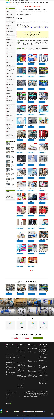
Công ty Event (39, 391)
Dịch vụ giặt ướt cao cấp (20, 386)
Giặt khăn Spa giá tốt (41, 363)
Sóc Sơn (32, 26)
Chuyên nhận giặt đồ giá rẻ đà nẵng (32, 347)
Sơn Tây (34, 26)
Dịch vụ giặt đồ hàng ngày (20, 387)
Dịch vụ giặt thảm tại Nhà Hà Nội (43, 345)
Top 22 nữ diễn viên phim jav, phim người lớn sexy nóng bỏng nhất (10, 374)
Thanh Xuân (35, 25)
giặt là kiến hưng (26, 396)
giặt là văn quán (33, 396)
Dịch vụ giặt (18, 2)
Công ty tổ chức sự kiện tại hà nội (29, 392)
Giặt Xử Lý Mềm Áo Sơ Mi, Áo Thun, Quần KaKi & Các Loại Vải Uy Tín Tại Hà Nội (43, 358)
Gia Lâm (39, 26)
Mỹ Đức (46, 27)
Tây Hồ (21, 26)
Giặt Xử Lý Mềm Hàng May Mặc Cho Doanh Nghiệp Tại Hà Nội (21, 364)
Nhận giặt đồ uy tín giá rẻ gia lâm (32, 375)
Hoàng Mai (45, 25)
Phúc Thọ (31, 27)
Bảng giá (22, 2)
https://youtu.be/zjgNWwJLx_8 (34, 36)
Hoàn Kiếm (25, 25)
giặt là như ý (44, 394)
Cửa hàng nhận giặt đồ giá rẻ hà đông (43, 349)
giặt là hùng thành (36, 394)
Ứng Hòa (45, 26)
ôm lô (25, 391)
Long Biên (42, 25)
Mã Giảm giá (26, 0)
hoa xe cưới (26, 394)
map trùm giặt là (29, 395)
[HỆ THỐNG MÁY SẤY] (20, 311)
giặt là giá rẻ (32, 394)
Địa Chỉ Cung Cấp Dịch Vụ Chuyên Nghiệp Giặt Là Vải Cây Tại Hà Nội (21, 367)
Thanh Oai (22, 27)
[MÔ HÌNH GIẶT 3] (7, 302)
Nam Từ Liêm (28, 26)
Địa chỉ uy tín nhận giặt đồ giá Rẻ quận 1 (43, 350)
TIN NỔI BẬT (8, 141)
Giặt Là (7, 346)
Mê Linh (34, 27)
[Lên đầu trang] (52, 414)
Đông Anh (42, 26)
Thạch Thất (25, 27)
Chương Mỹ (43, 27)
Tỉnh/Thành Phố (32, 2)
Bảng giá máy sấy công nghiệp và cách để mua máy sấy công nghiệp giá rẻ (21, 347)
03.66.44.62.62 (35, 31)
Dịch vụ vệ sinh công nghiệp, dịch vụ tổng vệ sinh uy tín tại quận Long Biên (43, 372)
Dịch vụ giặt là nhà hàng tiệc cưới (43, 366)
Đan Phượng (39, 27)
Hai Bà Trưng (32, 25)
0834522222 (1, 410)
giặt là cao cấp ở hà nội (34, 395)
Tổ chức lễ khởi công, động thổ (36, 393)
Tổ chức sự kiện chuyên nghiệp (42, 392)
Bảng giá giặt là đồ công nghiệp (20, 370)
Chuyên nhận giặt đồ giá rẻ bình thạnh (43, 346)
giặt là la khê (29, 396)
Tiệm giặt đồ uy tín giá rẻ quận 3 (42, 353)
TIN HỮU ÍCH (12, 141)
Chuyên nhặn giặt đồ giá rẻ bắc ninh (32, 352)
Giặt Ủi (47, 2)
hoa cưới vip (29, 394)
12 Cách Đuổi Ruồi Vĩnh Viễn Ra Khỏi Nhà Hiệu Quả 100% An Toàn (43, 375)
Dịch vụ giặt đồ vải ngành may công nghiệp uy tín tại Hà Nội (43, 360)
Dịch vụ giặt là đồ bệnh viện (20, 371)
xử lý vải (47, 394)
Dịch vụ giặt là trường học (42, 367)
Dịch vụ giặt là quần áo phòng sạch (43, 361)
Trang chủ (7, 0)
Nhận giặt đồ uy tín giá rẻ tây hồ (31, 351)
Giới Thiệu (10, 0)
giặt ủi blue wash (41, 394)
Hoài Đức (36, 27)
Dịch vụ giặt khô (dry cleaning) (20, 385)
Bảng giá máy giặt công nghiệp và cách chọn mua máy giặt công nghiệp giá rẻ (32, 366)
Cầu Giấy (28, 25)
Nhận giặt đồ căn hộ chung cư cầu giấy (32, 374)
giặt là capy (36, 396)
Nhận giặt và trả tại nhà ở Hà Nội (43, 383)
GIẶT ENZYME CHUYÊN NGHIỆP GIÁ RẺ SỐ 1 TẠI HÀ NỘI (21, 365)
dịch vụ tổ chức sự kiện (29, 391)
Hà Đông (39, 25)
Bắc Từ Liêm (24, 26)
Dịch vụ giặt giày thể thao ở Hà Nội (21, 373)
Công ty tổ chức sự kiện (35, 391)
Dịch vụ (44, 2)
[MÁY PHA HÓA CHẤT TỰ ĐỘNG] (34, 311)
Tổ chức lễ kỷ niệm (30, 393)
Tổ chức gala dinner (42, 393)
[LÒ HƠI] (34, 302)
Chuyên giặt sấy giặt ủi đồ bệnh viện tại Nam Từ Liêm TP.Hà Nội (21, 351)
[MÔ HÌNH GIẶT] (20, 302)
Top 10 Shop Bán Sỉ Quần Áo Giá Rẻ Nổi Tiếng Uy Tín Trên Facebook (10, 364)
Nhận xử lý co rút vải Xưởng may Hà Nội (21, 372)
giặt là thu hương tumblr (40, 395)
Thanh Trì (19, 27)
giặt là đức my (25, 395)
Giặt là (14, 2)
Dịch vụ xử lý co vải (41, 362)
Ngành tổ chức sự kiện (35, 392)
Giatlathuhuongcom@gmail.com (16, 0)
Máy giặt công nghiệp (39, 2)
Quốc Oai (28, 27)
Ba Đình (19, 26)
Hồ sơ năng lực (22, 0)
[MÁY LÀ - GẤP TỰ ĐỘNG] (7, 311)
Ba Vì (36, 26)
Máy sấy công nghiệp (8, 347)
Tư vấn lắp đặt (27, 2)
